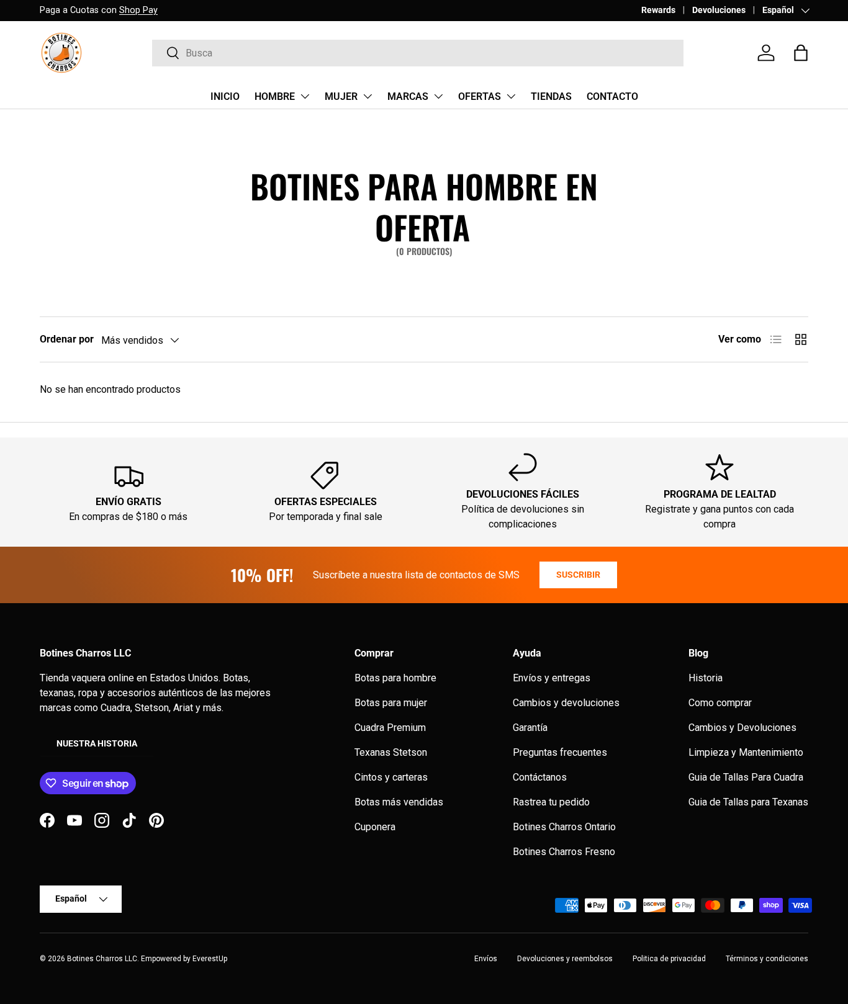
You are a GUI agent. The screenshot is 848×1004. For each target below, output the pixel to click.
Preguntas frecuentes (560, 752)
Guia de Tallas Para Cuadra (745, 777)
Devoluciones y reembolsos (565, 958)
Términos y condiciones (767, 958)
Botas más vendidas (398, 802)
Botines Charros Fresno (564, 852)
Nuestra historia (96, 743)
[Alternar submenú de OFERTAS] (510, 96)
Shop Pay (138, 10)
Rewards (658, 10)
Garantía (530, 727)
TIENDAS (551, 96)
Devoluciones (719, 10)
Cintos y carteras (391, 777)
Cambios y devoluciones (566, 703)
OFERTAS (479, 96)
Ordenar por (67, 339)
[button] (800, 52)
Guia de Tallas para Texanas (748, 802)
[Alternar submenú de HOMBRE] (304, 96)
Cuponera (374, 827)
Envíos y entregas (551, 678)
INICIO (225, 96)
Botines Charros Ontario (564, 827)
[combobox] (417, 53)
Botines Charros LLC (102, 958)
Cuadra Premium (390, 727)
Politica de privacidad (669, 958)
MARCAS (407, 96)
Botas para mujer (390, 703)
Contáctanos (540, 777)
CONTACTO (612, 96)
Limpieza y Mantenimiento (745, 752)
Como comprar (720, 703)
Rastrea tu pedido (551, 802)
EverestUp (209, 958)
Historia (705, 678)
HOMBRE (275, 96)
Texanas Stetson (390, 752)
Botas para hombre (395, 678)
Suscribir (578, 575)
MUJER (341, 96)
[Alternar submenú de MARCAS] (438, 96)
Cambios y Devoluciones (742, 727)
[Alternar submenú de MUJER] (367, 96)
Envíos (485, 958)
